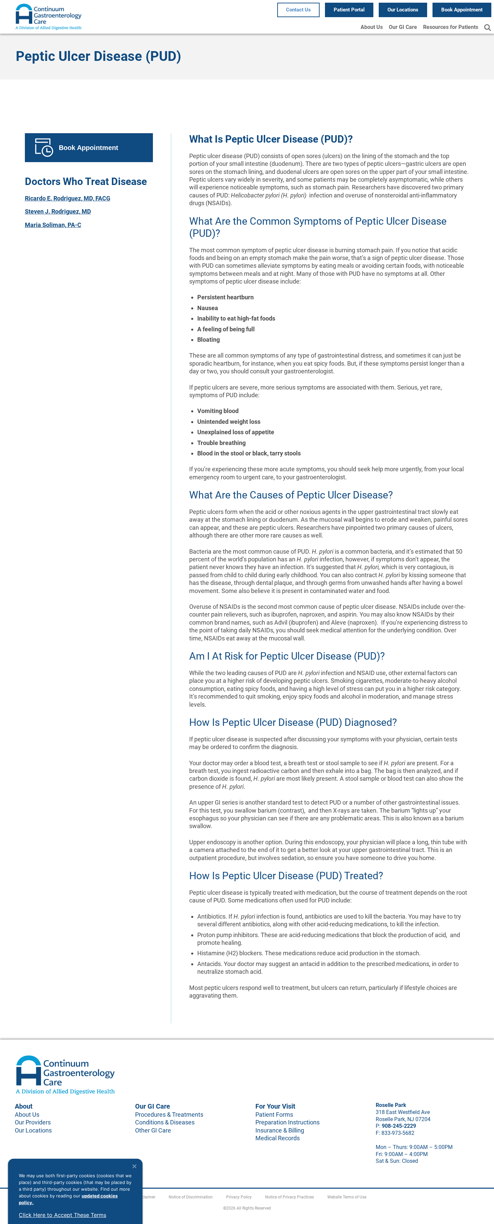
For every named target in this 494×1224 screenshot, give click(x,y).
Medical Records (277, 1138)
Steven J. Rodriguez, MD (58, 211)
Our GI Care (403, 27)
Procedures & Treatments (169, 1114)
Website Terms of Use (346, 1197)
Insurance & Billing (279, 1130)
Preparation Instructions (287, 1122)
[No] (134, 1166)
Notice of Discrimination (191, 1197)
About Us (372, 27)
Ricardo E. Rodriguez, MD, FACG (67, 198)
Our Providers (33, 1122)
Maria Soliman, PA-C (53, 224)
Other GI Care (153, 1130)
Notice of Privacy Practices (289, 1197)
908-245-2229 (399, 1126)
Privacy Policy (239, 1197)
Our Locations (33, 1130)
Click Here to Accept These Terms (62, 1215)
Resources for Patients (450, 27)
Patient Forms (274, 1114)
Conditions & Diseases (165, 1122)
